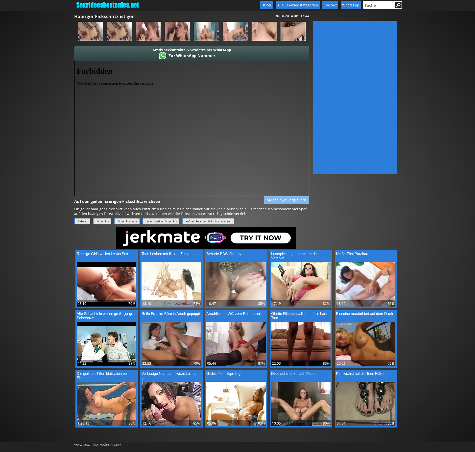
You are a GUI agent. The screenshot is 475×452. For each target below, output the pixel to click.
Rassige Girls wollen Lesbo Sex (102, 254)
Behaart (83, 221)
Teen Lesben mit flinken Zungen (167, 254)
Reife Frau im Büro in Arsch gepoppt (171, 313)
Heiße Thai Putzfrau (352, 254)
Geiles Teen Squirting (223, 373)
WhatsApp (350, 5)
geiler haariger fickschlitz (161, 221)
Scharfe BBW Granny (223, 254)
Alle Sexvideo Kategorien (297, 5)
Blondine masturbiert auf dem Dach (364, 313)
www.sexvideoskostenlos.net (97, 444)
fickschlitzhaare (127, 221)
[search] (378, 5)
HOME (266, 5)
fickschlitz (102, 221)
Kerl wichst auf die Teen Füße (359, 373)
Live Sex (330, 5)
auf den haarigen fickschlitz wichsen (209, 221)
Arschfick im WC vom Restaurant (233, 313)
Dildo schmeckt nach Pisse (293, 373)
